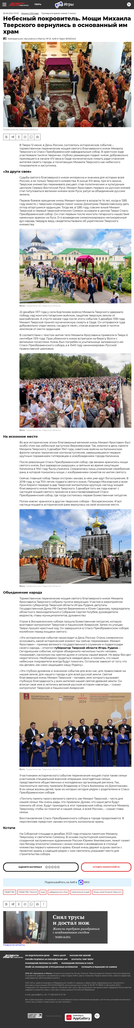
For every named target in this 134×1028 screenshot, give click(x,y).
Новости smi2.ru (14, 944)
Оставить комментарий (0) (106, 867)
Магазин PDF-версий (80, 956)
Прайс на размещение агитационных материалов (51, 967)
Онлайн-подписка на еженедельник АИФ (46, 959)
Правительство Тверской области (20, 129)
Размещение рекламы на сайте (41, 963)
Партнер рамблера (53, 1016)
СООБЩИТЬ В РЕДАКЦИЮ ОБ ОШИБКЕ (99, 967)
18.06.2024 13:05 (11, 13)
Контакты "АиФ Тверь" (82, 959)
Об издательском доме (37, 956)
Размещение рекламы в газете (77, 963)
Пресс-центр (59, 956)
